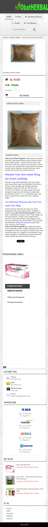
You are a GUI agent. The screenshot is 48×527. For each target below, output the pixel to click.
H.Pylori (23, 194)
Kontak (17, 23)
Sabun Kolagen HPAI (23, 465)
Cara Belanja (31, 23)
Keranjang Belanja (35, 17)
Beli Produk (24, 95)
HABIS (18, 37)
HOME (9, 17)
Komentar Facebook (14, 290)
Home (5, 37)
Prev (4, 367)
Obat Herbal (24, 525)
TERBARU (9, 516)
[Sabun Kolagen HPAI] (17, 271)
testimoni (9, 519)
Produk (18, 17)
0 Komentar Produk (14, 286)
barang (12, 37)
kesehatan (9, 513)
